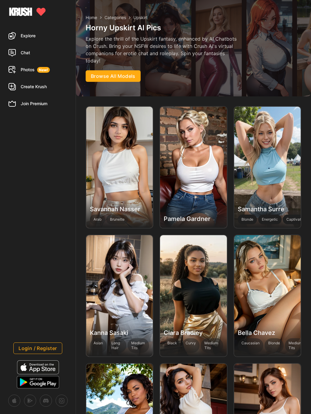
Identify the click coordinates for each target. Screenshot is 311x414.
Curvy (191, 343)
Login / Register (38, 348)
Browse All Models (113, 76)
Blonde (274, 343)
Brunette (117, 219)
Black (172, 343)
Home (91, 17)
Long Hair (115, 345)
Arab (97, 219)
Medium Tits (138, 345)
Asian (98, 343)
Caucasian (250, 343)
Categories (115, 17)
